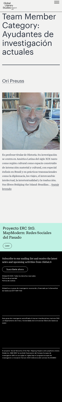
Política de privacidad (9, 278)
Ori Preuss (13, 80)
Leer (7, 245)
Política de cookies (8, 280)
